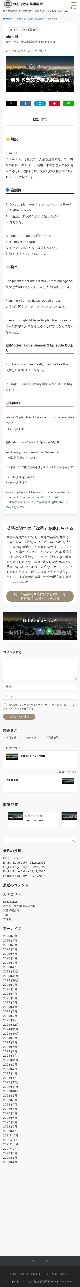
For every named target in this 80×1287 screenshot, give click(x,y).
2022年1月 (10, 1131)
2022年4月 (10, 1117)
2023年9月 (10, 1064)
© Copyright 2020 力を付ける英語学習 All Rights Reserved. (40, 1281)
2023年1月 (10, 1077)
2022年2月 (10, 1126)
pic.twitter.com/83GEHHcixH (40, 497)
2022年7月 (10, 1104)
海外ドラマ (32, 737)
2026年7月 (10, 940)
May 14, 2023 (15, 507)
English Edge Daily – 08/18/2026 (24, 875)
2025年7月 (10, 993)
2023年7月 (10, 1069)
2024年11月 (10, 1029)
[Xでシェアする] (11, 103)
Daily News (10, 901)
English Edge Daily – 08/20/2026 (24, 867)
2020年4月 (10, 1162)
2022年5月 (10, 1113)
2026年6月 (10, 945)
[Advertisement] (40, 1201)
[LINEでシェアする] (68, 103)
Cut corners (10, 858)
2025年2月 (10, 1015)
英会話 (13, 737)
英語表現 (53, 737)
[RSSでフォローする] (49, 631)
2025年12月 (11, 971)
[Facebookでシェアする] (25, 103)
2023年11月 (10, 1060)
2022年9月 (10, 1095)
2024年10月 (11, 1033)
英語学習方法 (11, 910)
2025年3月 (10, 1011)
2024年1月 (10, 1055)
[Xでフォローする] (31, 631)
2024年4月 (10, 1046)
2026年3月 (10, 958)
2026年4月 (10, 953)
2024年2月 (10, 1051)
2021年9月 (10, 1148)
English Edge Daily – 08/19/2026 (24, 871)
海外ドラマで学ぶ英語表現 (23, 29)
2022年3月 (10, 1122)
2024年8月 (10, 1042)
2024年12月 (11, 1024)
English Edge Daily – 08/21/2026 (24, 862)
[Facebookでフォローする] (40, 631)
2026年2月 (10, 962)
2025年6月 (10, 998)
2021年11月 (10, 1140)
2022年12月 (11, 1082)
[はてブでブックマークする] (40, 103)
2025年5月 (10, 1002)
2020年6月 (10, 1153)
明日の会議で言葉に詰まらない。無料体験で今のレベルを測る (40, 596)
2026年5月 (10, 949)
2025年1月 (10, 1020)
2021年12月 (10, 1135)
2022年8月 (10, 1100)
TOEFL (7, 919)
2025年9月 (10, 984)
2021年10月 (10, 1144)
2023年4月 (10, 1073)
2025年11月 (10, 976)
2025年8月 (10, 989)
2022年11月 (10, 1086)
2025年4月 (10, 1006)
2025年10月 (11, 980)
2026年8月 (10, 936)
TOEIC (7, 915)
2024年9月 (10, 1037)
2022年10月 (11, 1091)
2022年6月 (10, 1108)
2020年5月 (10, 1157)
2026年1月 (10, 967)
